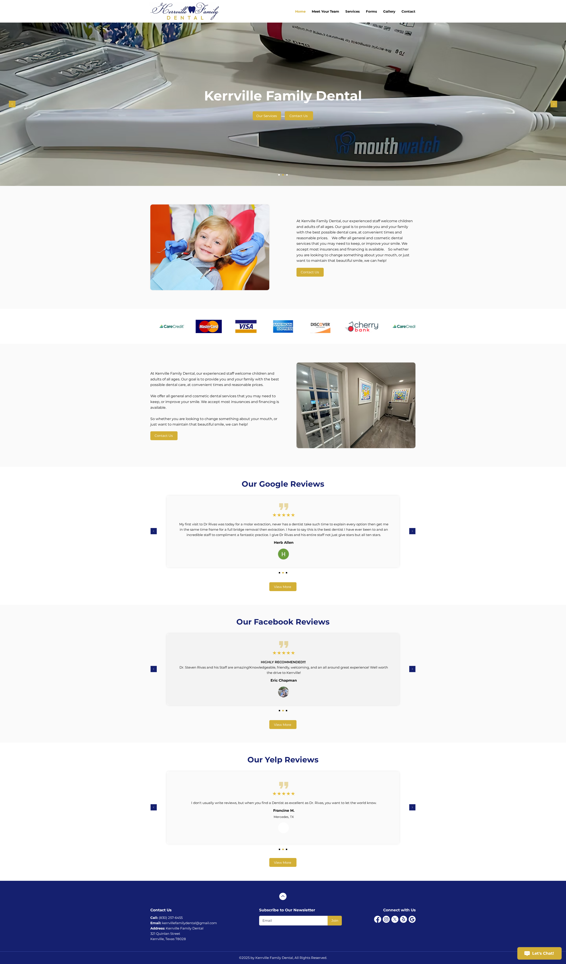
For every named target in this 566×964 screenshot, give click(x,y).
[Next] (554, 104)
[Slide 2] (283, 174)
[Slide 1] (279, 174)
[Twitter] (394, 919)
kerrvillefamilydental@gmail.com (189, 923)
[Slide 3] (287, 174)
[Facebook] (377, 919)
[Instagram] (386, 919)
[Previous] (12, 104)
